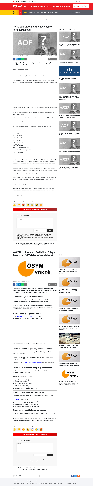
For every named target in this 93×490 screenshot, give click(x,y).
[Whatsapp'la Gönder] (22, 59)
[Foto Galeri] (79, 1)
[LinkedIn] (19, 59)
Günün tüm (76, 12)
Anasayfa (16, 19)
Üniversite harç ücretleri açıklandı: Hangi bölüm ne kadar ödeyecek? (44, 12)
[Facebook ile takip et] (72, 476)
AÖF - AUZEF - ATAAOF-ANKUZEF (52, 6)
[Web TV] (76, 1)
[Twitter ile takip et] (75, 476)
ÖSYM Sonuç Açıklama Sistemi (25, 317)
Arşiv (29, 1)
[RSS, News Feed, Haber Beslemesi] (78, 476)
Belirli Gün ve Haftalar (58, 481)
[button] (49, 59)
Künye (41, 476)
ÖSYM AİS (17, 399)
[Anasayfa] (13, 1)
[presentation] (17, 12)
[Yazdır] (25, 59)
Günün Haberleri (24, 1)
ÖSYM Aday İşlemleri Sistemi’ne (33, 362)
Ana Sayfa (34, 6)
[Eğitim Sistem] (21, 6)
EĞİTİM (68, 6)
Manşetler (17, 1)
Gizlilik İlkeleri (51, 476)
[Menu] (74, 6)
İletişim (46, 476)
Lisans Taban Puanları (19, 483)
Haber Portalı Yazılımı (19, 488)
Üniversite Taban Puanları (46, 483)
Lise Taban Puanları (58, 483)
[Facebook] (14, 59)
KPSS (63, 6)
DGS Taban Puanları (71, 483)
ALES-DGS (40, 6)
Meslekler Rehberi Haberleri (73, 481)
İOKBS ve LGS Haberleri (19, 481)
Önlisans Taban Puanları (32, 483)
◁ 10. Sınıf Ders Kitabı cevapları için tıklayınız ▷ (35, 209)
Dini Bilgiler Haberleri (32, 481)
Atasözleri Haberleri (44, 481)
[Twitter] (17, 59)
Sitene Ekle (34, 1)
